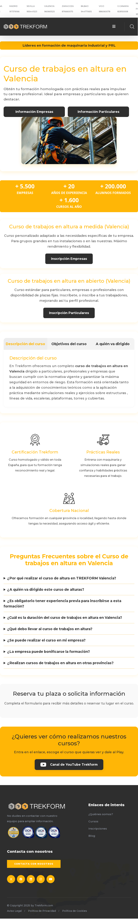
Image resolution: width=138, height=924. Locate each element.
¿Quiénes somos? (100, 814)
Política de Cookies (74, 910)
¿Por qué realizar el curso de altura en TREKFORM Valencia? (61, 578)
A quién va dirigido (113, 344)
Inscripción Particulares (69, 313)
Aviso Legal (14, 910)
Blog (91, 835)
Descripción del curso (25, 344)
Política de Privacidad (42, 910)
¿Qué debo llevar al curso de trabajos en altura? (49, 629)
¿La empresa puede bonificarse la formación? (48, 651)
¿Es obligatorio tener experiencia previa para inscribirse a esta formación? (62, 603)
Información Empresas (34, 112)
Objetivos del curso (69, 344)
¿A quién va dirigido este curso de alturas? (45, 589)
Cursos (93, 821)
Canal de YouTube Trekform (74, 764)
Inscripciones (97, 828)
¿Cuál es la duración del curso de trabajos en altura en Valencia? (64, 617)
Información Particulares (98, 112)
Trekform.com (44, 905)
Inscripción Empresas (69, 259)
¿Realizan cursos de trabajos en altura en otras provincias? (60, 663)
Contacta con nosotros (33, 863)
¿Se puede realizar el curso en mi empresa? (46, 640)
